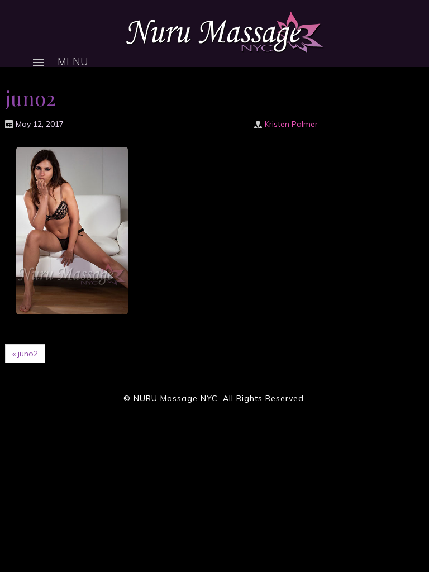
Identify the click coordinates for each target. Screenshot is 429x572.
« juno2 (25, 354)
